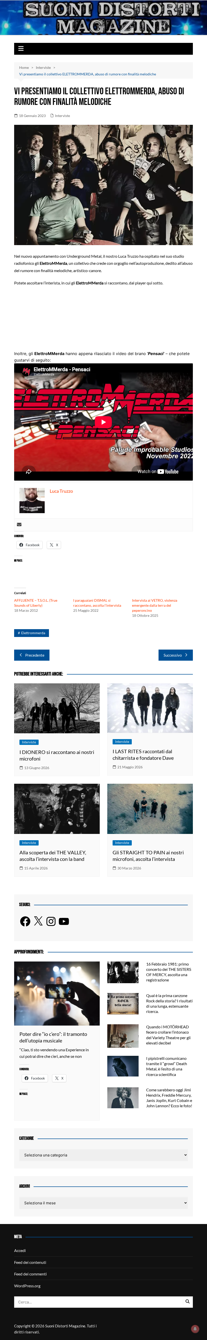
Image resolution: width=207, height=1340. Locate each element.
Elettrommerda (33, 633)
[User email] (19, 524)
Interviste (62, 115)
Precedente (34, 655)
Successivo (173, 655)
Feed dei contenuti (30, 1262)
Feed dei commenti (30, 1273)
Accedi (20, 1250)
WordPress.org (27, 1285)
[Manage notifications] (195, 1329)
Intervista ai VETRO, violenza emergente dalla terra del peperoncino (154, 605)
